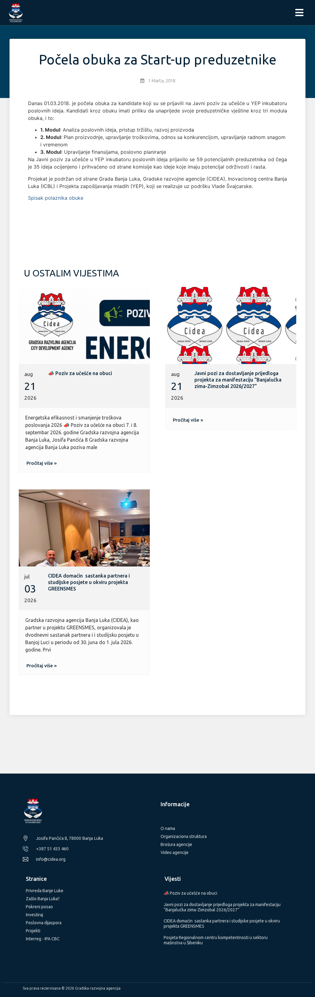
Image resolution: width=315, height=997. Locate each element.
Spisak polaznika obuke (55, 198)
